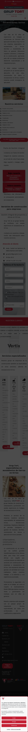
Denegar (14, 721)
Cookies (8, 729)
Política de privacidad (16, 729)
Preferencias (14, 725)
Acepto (14, 718)
